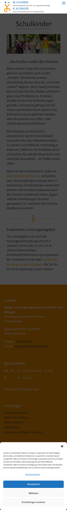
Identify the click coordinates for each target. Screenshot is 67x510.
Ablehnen (33, 493)
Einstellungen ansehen (33, 502)
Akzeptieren (33, 484)
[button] (62, 446)
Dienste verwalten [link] (32, 474)
